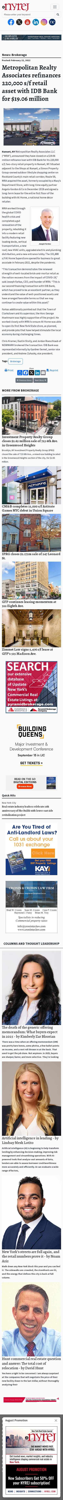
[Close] (56, 1420)
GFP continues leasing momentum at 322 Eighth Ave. (29, 603)
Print (10, 370)
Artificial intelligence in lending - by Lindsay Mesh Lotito (30, 1140)
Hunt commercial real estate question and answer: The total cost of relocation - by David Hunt (31, 1363)
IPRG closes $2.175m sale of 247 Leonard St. (31, 556)
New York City (9, 803)
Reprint (53, 370)
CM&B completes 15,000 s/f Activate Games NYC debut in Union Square (28, 508)
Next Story (39, 380)
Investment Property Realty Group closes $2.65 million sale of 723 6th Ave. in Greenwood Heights (30, 440)
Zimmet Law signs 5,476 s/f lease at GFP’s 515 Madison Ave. (27, 651)
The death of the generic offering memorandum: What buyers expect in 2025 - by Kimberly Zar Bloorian (30, 1032)
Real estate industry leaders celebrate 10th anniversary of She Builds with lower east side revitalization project (27, 811)
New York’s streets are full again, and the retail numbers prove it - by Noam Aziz (31, 1256)
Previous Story (25, 380)
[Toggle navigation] (55, 7)
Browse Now (25, 786)
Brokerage (15, 361)
